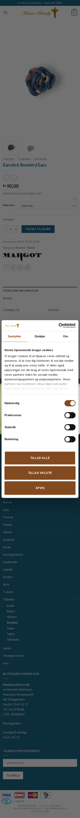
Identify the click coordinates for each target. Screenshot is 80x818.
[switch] (70, 415)
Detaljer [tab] (40, 336)
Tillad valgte (40, 472)
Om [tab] (65, 336)
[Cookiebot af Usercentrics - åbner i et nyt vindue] (59, 325)
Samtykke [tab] (14, 336)
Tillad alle (40, 458)
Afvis (40, 488)
